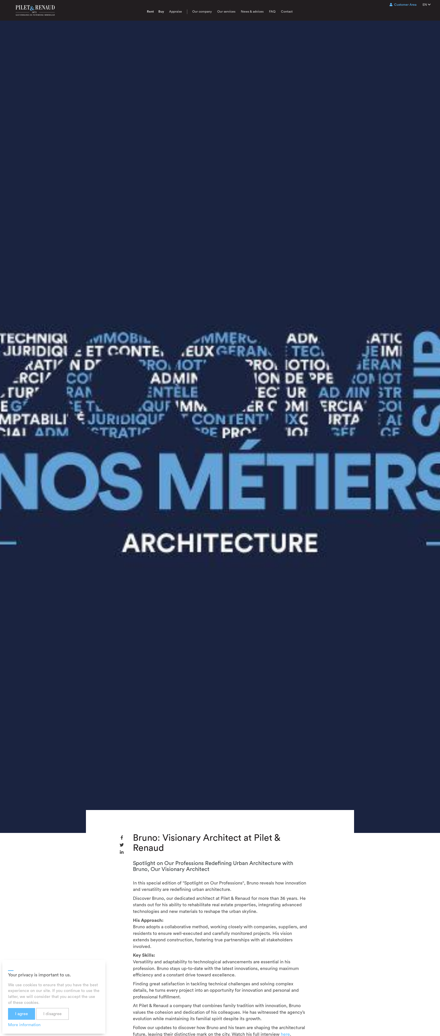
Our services (226, 11)
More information (24, 1025)
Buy (161, 11)
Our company (202, 11)
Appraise (175, 11)
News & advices (252, 11)
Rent (150, 11)
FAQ (272, 11)
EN (425, 4)
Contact (287, 11)
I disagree (52, 1014)
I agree (21, 1014)
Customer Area (405, 4)
